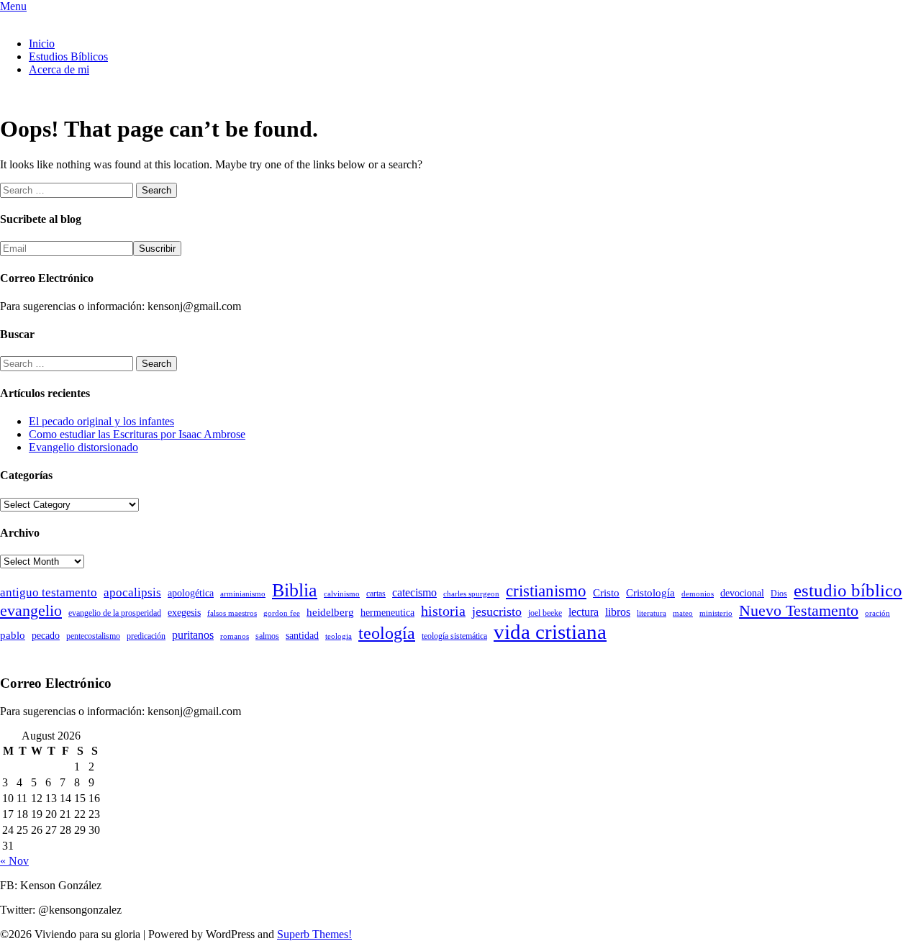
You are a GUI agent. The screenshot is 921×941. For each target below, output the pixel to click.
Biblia (294, 590)
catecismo (414, 592)
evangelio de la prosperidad (114, 613)
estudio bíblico (848, 590)
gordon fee (281, 613)
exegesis (184, 612)
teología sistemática (454, 636)
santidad (302, 635)
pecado (46, 635)
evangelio (31, 610)
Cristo (606, 593)
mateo (683, 613)
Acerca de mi (59, 69)
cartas (376, 593)
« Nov (14, 861)
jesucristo (497, 611)
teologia (338, 636)
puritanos (193, 635)
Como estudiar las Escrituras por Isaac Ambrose (137, 434)
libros (617, 612)
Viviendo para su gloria (53, 19)
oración (877, 613)
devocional (742, 593)
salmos (267, 636)
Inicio (42, 43)
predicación (146, 636)
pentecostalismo (93, 636)
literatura (651, 613)
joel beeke (545, 613)
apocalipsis (132, 592)
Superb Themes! (314, 934)
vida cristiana (550, 631)
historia (443, 611)
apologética (191, 593)
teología (386, 633)
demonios (697, 594)
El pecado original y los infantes (101, 421)
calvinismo (342, 594)
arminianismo (243, 594)
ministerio (715, 613)
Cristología (650, 593)
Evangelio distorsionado (83, 447)
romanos (234, 636)
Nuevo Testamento (798, 610)
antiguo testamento (48, 592)
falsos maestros (232, 613)
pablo (12, 635)
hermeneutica (387, 612)
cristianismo (546, 591)
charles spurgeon (471, 594)
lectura (583, 612)
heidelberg (330, 612)
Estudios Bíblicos (68, 56)
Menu (13, 6)
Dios (779, 593)
